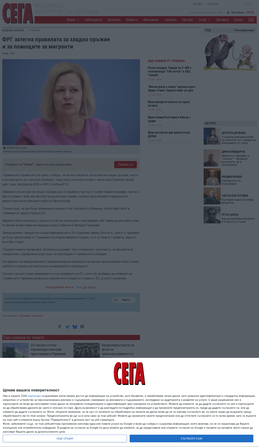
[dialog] (129, 402)
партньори (34, 395)
